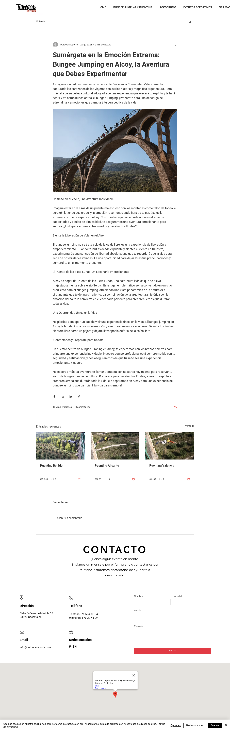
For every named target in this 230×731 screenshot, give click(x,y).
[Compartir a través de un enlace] (79, 396)
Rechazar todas (194, 725)
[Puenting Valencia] (169, 446)
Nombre (138, 596)
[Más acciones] (175, 45)
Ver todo (189, 425)
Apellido (178, 596)
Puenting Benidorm (53, 465)
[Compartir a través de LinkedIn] (70, 396)
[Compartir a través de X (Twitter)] (62, 396)
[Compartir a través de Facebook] (54, 396)
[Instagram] (75, 646)
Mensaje (138, 626)
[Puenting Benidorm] (60, 446)
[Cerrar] (226, 725)
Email (137, 610)
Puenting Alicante (107, 465)
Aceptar (215, 725)
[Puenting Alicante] (115, 446)
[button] (189, 21)
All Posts (40, 21)
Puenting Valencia (161, 465)
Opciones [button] (176, 725)
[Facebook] (70, 646)
